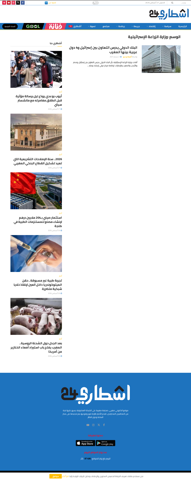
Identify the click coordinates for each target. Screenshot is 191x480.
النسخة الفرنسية (10, 26)
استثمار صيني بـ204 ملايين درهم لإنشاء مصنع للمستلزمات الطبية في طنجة (38, 222)
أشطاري (75, 26)
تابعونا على (52, 2)
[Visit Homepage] (169, 14)
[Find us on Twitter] (18, 2)
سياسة (167, 26)
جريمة (137, 26)
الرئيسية (182, 26)
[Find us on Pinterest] (4, 2)
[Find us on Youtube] (9, 2)
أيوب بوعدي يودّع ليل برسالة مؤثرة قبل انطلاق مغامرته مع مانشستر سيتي (39, 100)
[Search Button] (171, 2)
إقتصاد (152, 26)
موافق (55, 476)
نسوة (93, 26)
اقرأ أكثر (65, 476)
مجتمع (106, 26)
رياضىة (121, 26)
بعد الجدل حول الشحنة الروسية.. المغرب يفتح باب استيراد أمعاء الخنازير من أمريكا (36, 347)
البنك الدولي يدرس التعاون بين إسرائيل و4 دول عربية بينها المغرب (103, 49)
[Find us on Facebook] (23, 2)
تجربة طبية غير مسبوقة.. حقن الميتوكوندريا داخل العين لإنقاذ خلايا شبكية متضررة (38, 285)
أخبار (60, 92)
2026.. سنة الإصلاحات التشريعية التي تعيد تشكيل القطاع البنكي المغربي (37, 161)
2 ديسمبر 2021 (115, 56)
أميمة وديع (127, 56)
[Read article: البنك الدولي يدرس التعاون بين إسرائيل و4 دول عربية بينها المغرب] (161, 59)
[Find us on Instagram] (13, 2)
